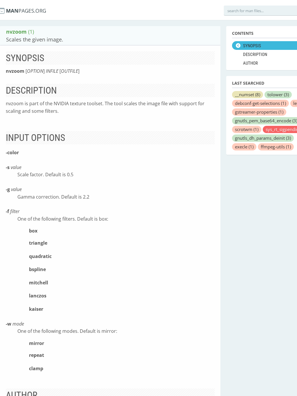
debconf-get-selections (260, 103)
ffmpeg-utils (276, 147)
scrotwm (246, 129)
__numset (247, 94)
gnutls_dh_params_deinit (263, 138)
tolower (278, 94)
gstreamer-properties (259, 112)
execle (244, 147)
